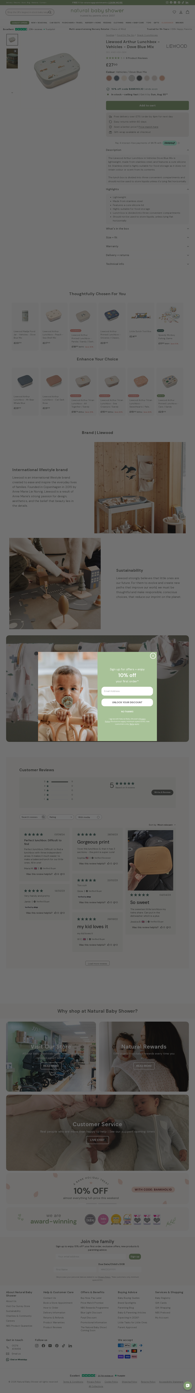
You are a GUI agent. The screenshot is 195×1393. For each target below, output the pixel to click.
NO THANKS (127, 711)
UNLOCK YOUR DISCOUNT (127, 702)
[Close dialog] (153, 655)
